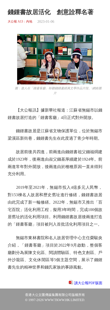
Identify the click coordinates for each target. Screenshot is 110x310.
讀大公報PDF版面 (88, 283)
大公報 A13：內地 (20, 21)
